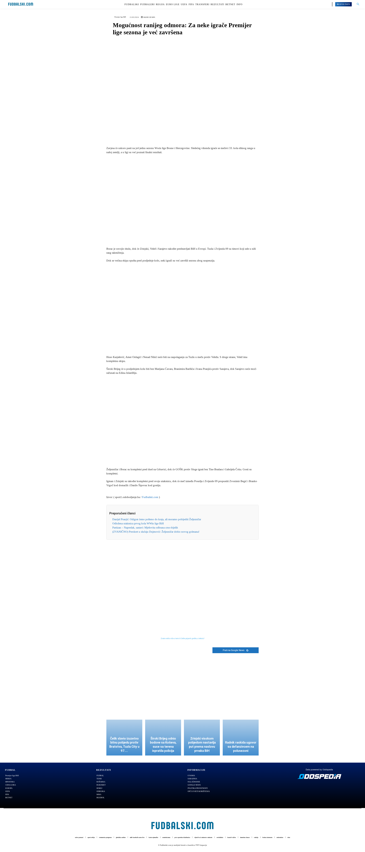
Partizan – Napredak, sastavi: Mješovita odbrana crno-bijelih (145, 527)
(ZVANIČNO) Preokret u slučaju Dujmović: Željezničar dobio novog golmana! (155, 531)
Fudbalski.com (150, 497)
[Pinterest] (186, 135)
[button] (358, 4)
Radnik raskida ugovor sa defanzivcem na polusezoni (240, 746)
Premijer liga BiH (120, 17)
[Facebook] (173, 135)
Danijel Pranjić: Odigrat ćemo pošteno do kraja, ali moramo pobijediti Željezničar (156, 519)
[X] (179, 135)
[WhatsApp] (192, 135)
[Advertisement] (182, 200)
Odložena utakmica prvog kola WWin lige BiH (138, 523)
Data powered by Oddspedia (319, 769)
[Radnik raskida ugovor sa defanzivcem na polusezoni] (241, 737)
